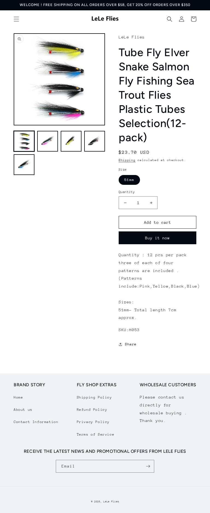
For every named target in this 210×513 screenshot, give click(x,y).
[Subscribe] (148, 466)
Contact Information (36, 422)
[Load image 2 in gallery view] (47, 141)
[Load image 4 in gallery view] (94, 141)
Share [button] (131, 344)
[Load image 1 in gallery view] (24, 141)
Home (18, 397)
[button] (16, 19)
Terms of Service (96, 434)
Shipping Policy (94, 397)
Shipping (127, 160)
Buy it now (157, 238)
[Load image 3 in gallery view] (71, 141)
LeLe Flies (111, 501)
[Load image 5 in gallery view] (24, 164)
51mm (129, 180)
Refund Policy (92, 410)
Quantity (127, 192)
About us (23, 410)
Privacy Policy (93, 422)
